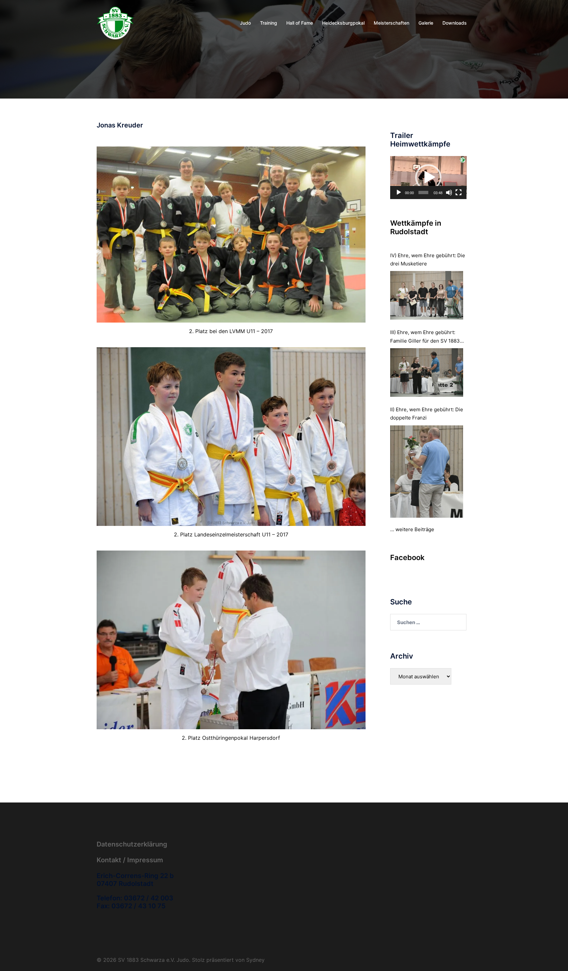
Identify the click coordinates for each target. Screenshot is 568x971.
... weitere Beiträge (412, 529)
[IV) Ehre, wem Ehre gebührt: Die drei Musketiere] (426, 295)
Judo (245, 23)
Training (268, 23)
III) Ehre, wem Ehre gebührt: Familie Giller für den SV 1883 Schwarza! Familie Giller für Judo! (425, 337)
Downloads (454, 23)
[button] (428, 177)
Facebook (407, 557)
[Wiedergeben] (398, 192)
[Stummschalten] (449, 192)
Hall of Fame (299, 23)
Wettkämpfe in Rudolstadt (415, 227)
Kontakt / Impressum (130, 860)
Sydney (255, 960)
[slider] (423, 192)
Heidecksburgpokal (343, 23)
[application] (428, 177)
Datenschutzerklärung (132, 844)
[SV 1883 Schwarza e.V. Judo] (115, 22)
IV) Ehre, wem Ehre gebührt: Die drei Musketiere (427, 259)
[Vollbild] (458, 192)
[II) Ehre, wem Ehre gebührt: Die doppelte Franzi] (426, 471)
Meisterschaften (391, 23)
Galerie (425, 23)
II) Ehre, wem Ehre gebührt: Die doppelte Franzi (426, 413)
